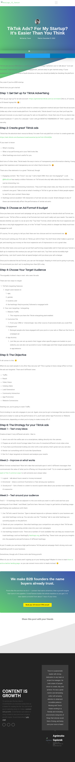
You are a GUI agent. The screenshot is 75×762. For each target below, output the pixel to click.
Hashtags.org (34, 535)
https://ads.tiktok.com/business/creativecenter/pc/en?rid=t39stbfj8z (26, 137)
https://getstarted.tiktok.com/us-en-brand (45, 99)
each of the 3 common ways (10, 473)
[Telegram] (13, 724)
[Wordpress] (8, 724)
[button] (56, 2)
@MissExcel (7, 179)
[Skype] (4, 724)
